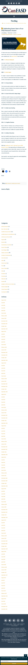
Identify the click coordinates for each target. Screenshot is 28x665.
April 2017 (3, 588)
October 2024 (3, 357)
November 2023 (4, 386)
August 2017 (3, 577)
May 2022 (3, 433)
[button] (14, 16)
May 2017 (3, 585)
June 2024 (3, 368)
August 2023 (3, 394)
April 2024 (3, 373)
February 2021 (4, 473)
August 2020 (3, 488)
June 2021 (3, 462)
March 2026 (3, 313)
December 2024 (4, 352)
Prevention (3, 276)
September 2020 (4, 486)
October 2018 (3, 546)
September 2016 (4, 596)
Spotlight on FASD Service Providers (7, 284)
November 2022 (4, 418)
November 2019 (4, 512)
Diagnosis (3, 239)
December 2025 (4, 321)
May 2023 (3, 402)
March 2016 (3, 603)
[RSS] (19, 3)
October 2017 (3, 572)
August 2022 (3, 425)
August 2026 (3, 300)
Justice (2, 260)
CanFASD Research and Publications (7, 234)
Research (9, 183)
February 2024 (4, 378)
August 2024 (3, 363)
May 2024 (3, 370)
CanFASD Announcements (6, 34)
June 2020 (3, 493)
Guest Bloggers (4, 250)
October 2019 (3, 514)
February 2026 (4, 315)
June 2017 (3, 582)
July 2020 (3, 491)
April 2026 (3, 310)
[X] (11, 3)
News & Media (4, 268)
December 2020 (4, 478)
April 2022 (3, 436)
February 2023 (4, 410)
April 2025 (3, 342)
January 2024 (3, 381)
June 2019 (3, 525)
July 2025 (3, 334)
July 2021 (3, 459)
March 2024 (3, 376)
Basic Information (4, 229)
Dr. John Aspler (8, 72)
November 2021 (4, 449)
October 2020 (3, 483)
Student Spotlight (4, 286)
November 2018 (4, 543)
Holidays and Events (5, 252)
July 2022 (3, 428)
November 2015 (4, 609)
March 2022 (3, 438)
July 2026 (3, 302)
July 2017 (3, 580)
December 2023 (4, 383)
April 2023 (3, 404)
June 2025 (3, 336)
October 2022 (3, 420)
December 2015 (4, 606)
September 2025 (4, 328)
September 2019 (4, 517)
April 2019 (3, 530)
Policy (2, 271)
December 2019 (4, 509)
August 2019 (3, 520)
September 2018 (4, 548)
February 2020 (4, 504)
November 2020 (4, 480)
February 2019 (4, 535)
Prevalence (3, 273)
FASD (6, 183)
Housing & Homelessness (5, 255)
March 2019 (3, 533)
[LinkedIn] (14, 3)
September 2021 (4, 454)
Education (3, 242)
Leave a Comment (17, 34)
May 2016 (3, 601)
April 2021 (3, 467)
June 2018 (3, 556)
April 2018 (3, 562)
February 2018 (4, 567)
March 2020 (3, 501)
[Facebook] (9, 3)
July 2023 (3, 397)
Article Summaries (4, 226)
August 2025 (3, 331)
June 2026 (3, 305)
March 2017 (3, 590)
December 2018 (4, 541)
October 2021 (3, 452)
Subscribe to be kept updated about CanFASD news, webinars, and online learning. (14, 658)
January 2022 (3, 444)
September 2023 (4, 391)
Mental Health (4, 263)
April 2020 (3, 499)
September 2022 (4, 423)
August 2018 (3, 551)
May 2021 (3, 465)
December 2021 (4, 446)
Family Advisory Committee (6, 244)
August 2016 (3, 598)
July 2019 (3, 522)
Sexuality (3, 281)
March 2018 (3, 564)
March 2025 (3, 344)
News (2, 265)
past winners (14, 56)
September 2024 (4, 360)
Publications (3, 278)
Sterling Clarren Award (16, 183)
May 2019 (3, 527)
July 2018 (3, 554)
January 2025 (3, 349)
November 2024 (4, 355)
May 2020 (3, 496)
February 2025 (4, 347)
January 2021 (3, 475)
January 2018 (3, 569)
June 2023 (3, 399)
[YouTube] (17, 3)
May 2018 (3, 559)
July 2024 (3, 365)
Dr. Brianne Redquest (9, 59)
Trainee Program (4, 289)
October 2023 (3, 389)
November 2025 (4, 323)
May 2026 (3, 308)
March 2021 (3, 470)
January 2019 (3, 538)
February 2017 (4, 593)
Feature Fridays (4, 247)
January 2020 (3, 507)
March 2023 (3, 407)
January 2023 (3, 412)
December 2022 (4, 415)
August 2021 (3, 457)
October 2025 (3, 326)
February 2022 (4, 441)
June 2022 (3, 431)
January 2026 (3, 318)
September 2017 (4, 575)
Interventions (3, 257)
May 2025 (3, 339)
